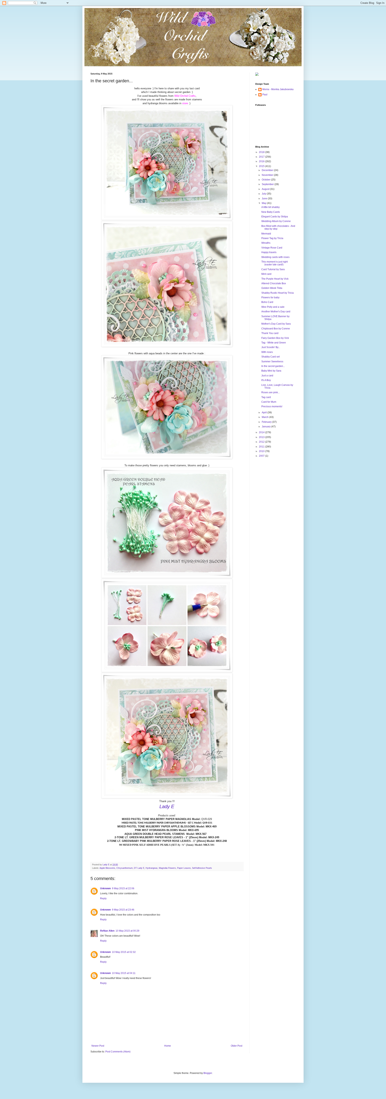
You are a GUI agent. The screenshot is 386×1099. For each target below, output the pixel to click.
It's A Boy (266, 380)
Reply (103, 898)
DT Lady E (139, 868)
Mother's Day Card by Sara (276, 323)
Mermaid (266, 233)
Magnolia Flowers (167, 868)
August (266, 189)
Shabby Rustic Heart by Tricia (277, 292)
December (268, 170)
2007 (262, 455)
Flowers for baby (270, 297)
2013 (262, 437)
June (265, 198)
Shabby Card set (270, 356)
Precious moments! (271, 406)
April (264, 412)
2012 (262, 441)
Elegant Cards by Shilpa (274, 216)
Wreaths (265, 242)
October (266, 179)
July (264, 193)
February (267, 422)
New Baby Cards (270, 212)
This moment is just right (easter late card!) (274, 263)
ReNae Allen (107, 930)
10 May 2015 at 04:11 (124, 973)
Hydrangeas (152, 868)
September (268, 184)
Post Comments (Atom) (117, 1051)
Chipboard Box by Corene (275, 328)
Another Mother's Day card (275, 311)
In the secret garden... (273, 366)
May (264, 203)
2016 (262, 161)
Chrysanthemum (124, 868)
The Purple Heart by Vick (274, 278)
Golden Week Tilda (271, 288)
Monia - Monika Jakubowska (278, 89)
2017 (262, 156)
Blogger (207, 1073)
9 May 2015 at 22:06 (123, 888)
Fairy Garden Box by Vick (275, 338)
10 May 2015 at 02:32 (124, 952)
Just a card (267, 375)
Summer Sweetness (272, 361)
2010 (262, 451)
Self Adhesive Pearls (202, 868)
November (268, 175)
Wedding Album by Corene (276, 221)
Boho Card (267, 302)
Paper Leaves (184, 868)
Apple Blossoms (107, 868)
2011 (262, 446)
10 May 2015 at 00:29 (127, 930)
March (265, 417)
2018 (262, 152)
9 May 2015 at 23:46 (123, 909)
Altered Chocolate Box (273, 283)
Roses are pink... (270, 392)
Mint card (266, 274)
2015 (262, 166)
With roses (267, 352)
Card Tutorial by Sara (273, 269)
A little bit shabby (270, 207)
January (266, 426)
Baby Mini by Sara (271, 370)
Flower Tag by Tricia (272, 238)
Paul (264, 94)
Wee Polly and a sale (272, 307)
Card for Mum (268, 401)
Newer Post (97, 1045)
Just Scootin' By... (270, 347)
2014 (262, 432)
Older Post (236, 1045)
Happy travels (268, 252)
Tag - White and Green (273, 342)
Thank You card (269, 333)
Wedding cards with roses (275, 257)
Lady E (166, 806)
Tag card (266, 397)
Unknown (105, 888)
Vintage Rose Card (271, 247)
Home (167, 1045)
